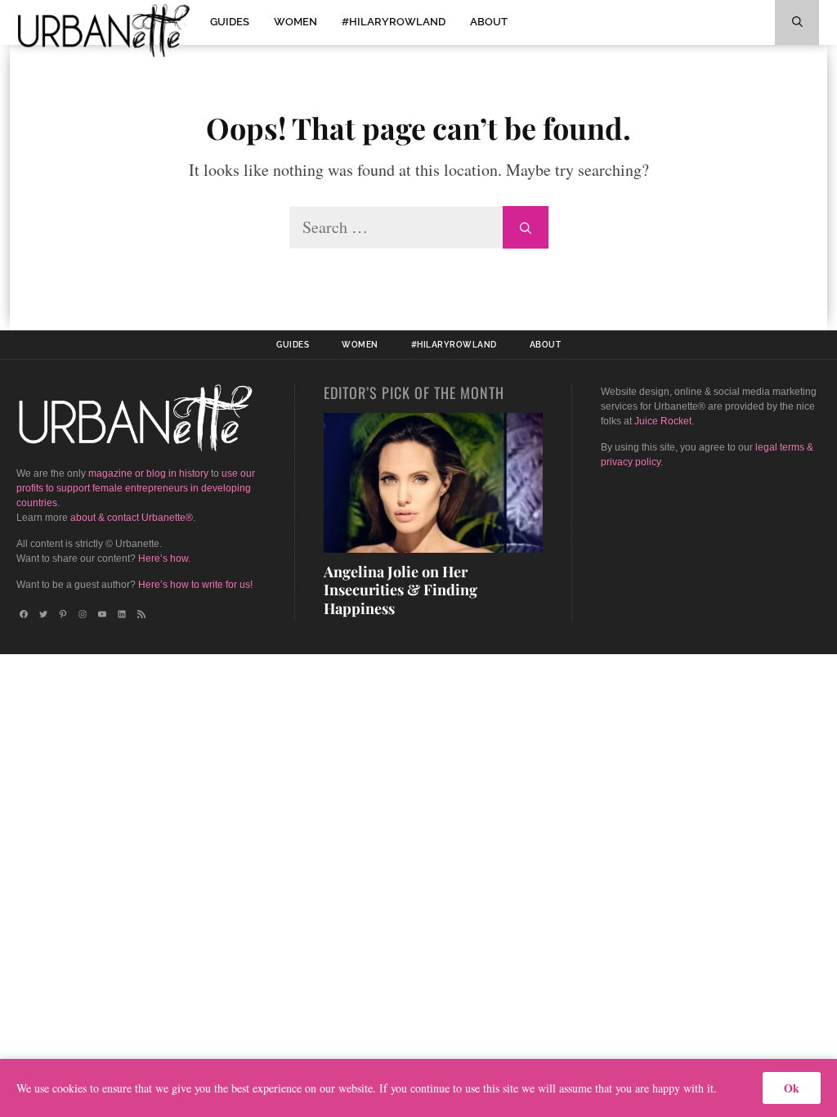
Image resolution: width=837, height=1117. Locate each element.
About (489, 22)
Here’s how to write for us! (195, 584)
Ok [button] (791, 1088)
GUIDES (229, 22)
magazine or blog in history (148, 473)
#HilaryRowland (393, 22)
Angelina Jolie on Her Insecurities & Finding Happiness (400, 590)
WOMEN (295, 22)
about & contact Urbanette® (131, 517)
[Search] (525, 227)
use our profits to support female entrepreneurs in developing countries (135, 488)
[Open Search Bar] (797, 22)
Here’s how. (164, 558)
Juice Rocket (663, 421)
